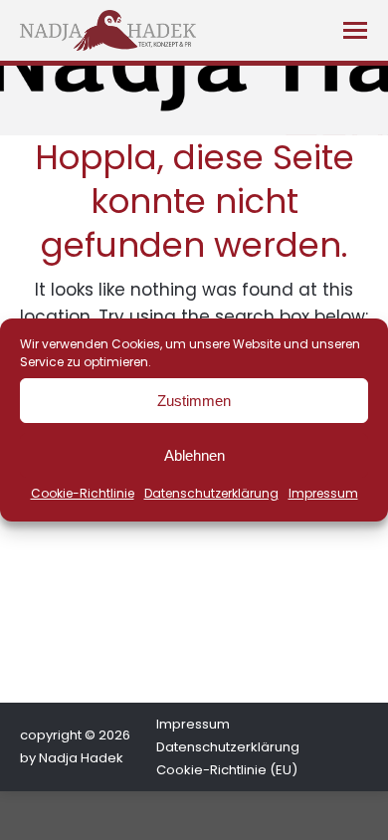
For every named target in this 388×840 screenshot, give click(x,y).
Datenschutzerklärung (211, 493)
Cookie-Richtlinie (82, 493)
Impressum (323, 493)
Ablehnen (194, 455)
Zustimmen (194, 400)
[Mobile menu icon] (355, 30)
